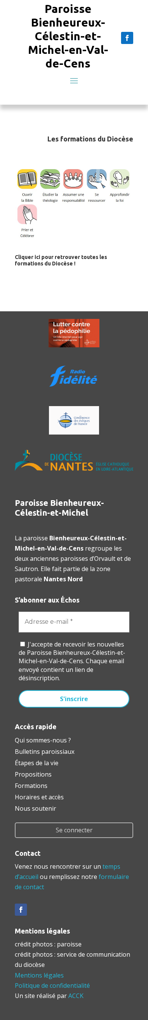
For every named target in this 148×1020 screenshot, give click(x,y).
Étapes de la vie (36, 762)
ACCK (75, 996)
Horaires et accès (39, 796)
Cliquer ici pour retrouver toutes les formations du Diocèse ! (61, 260)
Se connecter (74, 830)
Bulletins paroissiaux (44, 750)
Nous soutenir (35, 807)
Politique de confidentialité (52, 985)
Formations (31, 784)
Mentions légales (39, 975)
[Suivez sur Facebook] (127, 38)
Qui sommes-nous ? (43, 739)
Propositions (33, 773)
